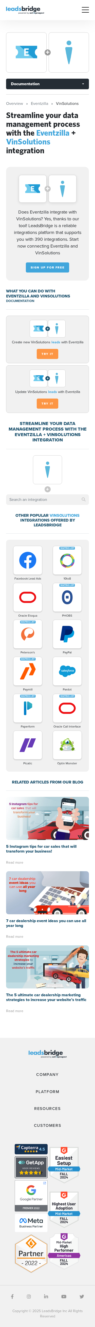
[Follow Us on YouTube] (63, 1296)
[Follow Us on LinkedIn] (46, 1296)
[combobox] (47, 499)
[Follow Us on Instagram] (29, 1296)
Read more (14, 862)
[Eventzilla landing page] (26, 52)
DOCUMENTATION (20, 300)
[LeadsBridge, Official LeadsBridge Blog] (25, 10)
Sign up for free (48, 267)
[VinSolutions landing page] (69, 52)
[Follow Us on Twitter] (82, 1296)
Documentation (25, 84)
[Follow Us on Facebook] (12, 1296)
